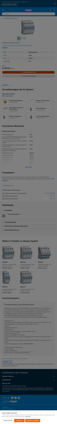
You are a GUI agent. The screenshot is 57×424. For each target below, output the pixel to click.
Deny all (19, 420)
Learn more (28, 416)
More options (8, 420)
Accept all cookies (33, 420)
